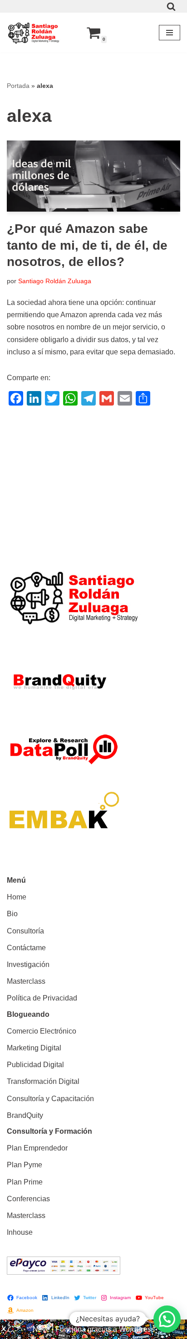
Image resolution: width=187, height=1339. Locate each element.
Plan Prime (25, 1182)
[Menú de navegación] (169, 32)
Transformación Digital (43, 1081)
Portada (18, 85)
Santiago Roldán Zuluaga (54, 281)
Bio (12, 914)
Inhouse (20, 1232)
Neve (41, 1329)
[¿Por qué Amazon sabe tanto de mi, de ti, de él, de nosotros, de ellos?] (93, 176)
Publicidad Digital (35, 1064)
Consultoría (25, 931)
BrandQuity (25, 1115)
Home (16, 897)
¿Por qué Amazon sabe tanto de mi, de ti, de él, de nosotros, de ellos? (87, 245)
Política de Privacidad (42, 998)
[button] (167, 1319)
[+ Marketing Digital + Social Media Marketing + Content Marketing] (34, 32)
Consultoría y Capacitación (50, 1098)
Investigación (28, 964)
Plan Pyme (24, 1165)
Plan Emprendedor (37, 1148)
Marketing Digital (34, 1048)
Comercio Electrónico (41, 1031)
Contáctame (26, 948)
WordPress (137, 1329)
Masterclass (26, 981)
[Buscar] (171, 6)
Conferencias (28, 1199)
